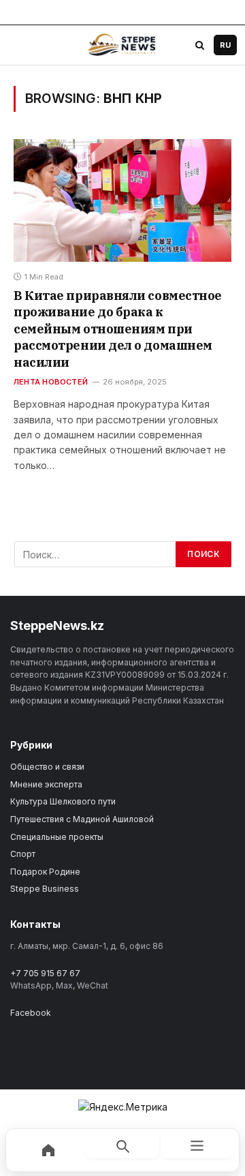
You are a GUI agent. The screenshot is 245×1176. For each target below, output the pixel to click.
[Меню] (197, 1145)
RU (225, 45)
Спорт (22, 854)
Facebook (30, 1013)
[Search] (199, 45)
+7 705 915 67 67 (45, 973)
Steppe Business (44, 889)
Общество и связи (47, 767)
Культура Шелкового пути (63, 801)
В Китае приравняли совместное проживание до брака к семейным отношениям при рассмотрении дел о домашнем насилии (118, 329)
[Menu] (21, 45)
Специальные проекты (56, 837)
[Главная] (48, 1150)
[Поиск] (122, 1145)
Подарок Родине (45, 871)
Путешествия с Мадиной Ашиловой (82, 819)
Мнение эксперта (46, 784)
